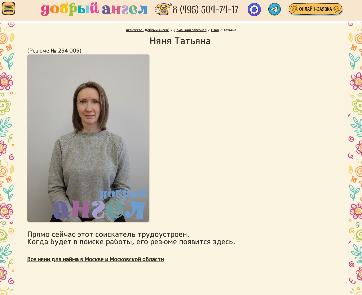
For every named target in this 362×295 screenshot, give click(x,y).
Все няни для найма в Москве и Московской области (95, 259)
